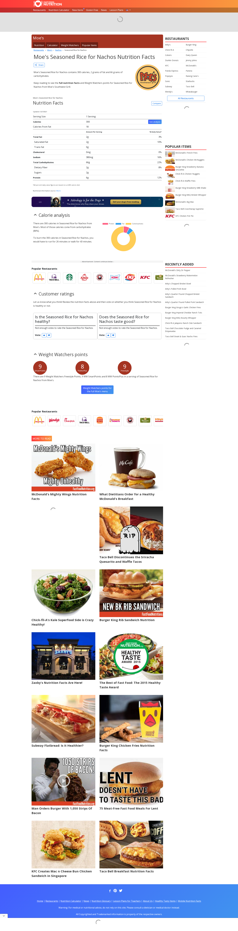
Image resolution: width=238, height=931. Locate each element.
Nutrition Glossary (101, 901)
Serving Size (39, 116)
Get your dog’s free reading (126, 202)
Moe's (58, 191)
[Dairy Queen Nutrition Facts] (130, 278)
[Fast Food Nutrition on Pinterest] (115, 891)
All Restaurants (186, 98)
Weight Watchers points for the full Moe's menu (97, 390)
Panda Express (171, 70)
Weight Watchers (70, 45)
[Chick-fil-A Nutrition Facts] (69, 420)
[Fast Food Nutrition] (48, 3)
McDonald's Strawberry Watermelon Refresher (181, 277)
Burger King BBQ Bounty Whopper (180, 318)
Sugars (37, 172)
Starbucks (190, 81)
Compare (157, 103)
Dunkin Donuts (171, 60)
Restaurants (39, 10)
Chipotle (189, 50)
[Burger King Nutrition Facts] (99, 420)
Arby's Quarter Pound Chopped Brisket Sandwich (182, 295)
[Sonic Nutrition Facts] (114, 278)
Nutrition (39, 45)
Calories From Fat (42, 126)
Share (40, 65)
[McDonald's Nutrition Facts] (39, 278)
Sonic (167, 81)
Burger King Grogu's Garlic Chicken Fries (183, 307)
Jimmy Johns (191, 60)
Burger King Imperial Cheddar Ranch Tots (183, 312)
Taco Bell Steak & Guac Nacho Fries (181, 336)
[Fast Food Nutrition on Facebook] (109, 891)
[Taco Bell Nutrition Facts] (54, 278)
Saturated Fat (41, 141)
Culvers (168, 55)
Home (40, 901)
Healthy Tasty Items (165, 901)
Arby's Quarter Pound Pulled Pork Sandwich (184, 302)
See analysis (154, 122)
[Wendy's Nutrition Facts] (54, 420)
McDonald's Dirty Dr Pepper (177, 270)
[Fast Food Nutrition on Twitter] (120, 891)
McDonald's (191, 65)
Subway (168, 86)
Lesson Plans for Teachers (127, 901)
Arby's (168, 44)
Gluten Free (92, 10)
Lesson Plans (116, 10)
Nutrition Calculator (59, 10)
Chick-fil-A (169, 50)
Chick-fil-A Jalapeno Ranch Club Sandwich (183, 323)
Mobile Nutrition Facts (189, 901)
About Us (148, 901)
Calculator (52, 45)
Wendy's (169, 91)
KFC (167, 65)
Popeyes (169, 76)
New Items (77, 10)
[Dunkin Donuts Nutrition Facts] (114, 420)
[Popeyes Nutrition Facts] (160, 420)
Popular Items (89, 45)
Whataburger (191, 91)
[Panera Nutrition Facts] (160, 278)
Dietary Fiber (41, 167)
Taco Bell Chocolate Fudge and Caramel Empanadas (183, 329)
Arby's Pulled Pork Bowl (175, 288)
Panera (189, 70)
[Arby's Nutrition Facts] (84, 278)
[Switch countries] (128, 10)
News (104, 10)
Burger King (191, 44)
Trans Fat (39, 147)
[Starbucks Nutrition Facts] (69, 278)
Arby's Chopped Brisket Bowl (178, 283)
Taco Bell (190, 86)
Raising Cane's (192, 76)
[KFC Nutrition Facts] (145, 278)
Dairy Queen (191, 55)
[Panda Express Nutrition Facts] (99, 278)
